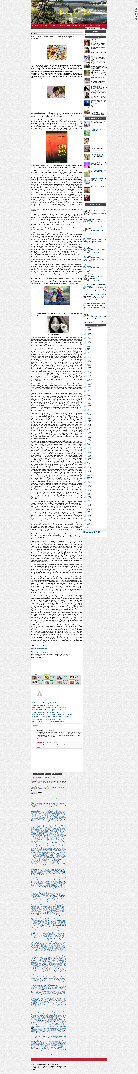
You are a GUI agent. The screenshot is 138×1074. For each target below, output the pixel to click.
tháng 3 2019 (87, 406)
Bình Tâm (39, 807)
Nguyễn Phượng (42, 922)
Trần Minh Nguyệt (58, 1007)
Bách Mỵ (60, 804)
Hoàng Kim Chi (33, 846)
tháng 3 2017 (87, 439)
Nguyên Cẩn (33, 899)
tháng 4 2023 (87, 355)
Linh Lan (47, 879)
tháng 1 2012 (87, 523)
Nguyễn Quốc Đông (43, 924)
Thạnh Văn (39, 986)
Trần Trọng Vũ (40, 1018)
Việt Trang (56, 1041)
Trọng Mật (38, 1023)
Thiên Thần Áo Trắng (56, 987)
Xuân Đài (45, 1050)
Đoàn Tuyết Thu (39, 832)
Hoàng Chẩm (45, 844)
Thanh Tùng (62, 985)
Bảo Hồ (42, 805)
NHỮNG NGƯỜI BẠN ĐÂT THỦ (57, 951)
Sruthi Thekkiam (58, 976)
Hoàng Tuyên (45, 850)
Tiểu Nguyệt (36, 995)
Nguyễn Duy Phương (40, 901)
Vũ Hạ (47, 1047)
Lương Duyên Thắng (44, 881)
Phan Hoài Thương (37, 963)
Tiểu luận (59, 994)
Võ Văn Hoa (45, 1045)
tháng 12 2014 (87, 475)
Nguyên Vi (59, 945)
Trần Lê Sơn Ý (51, 1006)
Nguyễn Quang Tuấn (46, 923)
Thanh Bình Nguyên (61, 982)
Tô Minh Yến (63, 997)
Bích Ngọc (37, 806)
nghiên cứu (62, 892)
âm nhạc (39, 804)
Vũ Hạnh (51, 1047)
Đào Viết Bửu (45, 827)
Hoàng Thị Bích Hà (53, 848)
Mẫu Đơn (42, 886)
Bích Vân (42, 806)
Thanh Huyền (46, 984)
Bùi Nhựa (46, 810)
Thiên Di (42, 987)
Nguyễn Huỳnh (61, 910)
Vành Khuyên (33, 1036)
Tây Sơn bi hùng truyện (46, 981)
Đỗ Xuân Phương (61, 834)
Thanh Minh (59, 984)
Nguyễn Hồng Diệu (51, 909)
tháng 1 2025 (87, 333)
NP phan (56, 952)
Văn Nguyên (44, 1037)
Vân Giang (64, 1038)
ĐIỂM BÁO (53, 830)
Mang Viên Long (62, 885)
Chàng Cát (54, 813)
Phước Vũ (44, 970)
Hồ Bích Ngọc (41, 851)
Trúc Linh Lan (59, 1023)
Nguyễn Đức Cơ (38, 905)
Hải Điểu (37, 838)
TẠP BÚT (43, 668)
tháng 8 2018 (87, 416)
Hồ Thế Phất (40, 853)
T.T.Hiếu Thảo (38, 977)
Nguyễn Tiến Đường (60, 939)
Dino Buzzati (59, 819)
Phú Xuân (55, 968)
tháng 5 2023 (87, 353)
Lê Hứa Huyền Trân (55, 870)
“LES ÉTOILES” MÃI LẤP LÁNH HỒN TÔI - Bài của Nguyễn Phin (47, 709)
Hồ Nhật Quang (50, 852)
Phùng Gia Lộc (62, 968)
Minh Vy (52, 888)
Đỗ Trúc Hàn (47, 834)
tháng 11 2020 (87, 379)
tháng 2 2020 (87, 391)
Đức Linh (32, 835)
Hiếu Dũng (39, 841)
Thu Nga (32, 992)
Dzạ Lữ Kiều (41, 823)
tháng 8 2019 (87, 399)
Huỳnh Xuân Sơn (44, 859)
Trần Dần (58, 1002)
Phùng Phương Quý (58, 969)
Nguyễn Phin (54, 921)
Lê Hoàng (47, 870)
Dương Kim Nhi (61, 821)
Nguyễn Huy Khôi (53, 910)
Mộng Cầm (40, 889)
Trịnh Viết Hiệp (62, 1022)
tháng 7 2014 (87, 482)
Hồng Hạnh (57, 854)
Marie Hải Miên (36, 886)
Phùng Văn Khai (37, 970)
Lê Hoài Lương (40, 870)
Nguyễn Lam (62, 913)
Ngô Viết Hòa (33, 897)
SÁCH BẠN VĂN (36, 975)
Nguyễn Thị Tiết (34, 937)
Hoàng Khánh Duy (55, 845)
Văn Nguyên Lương (52, 1037)
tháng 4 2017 (87, 437)
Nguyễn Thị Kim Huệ (55, 932)
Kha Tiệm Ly (58, 861)
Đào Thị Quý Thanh (55, 826)
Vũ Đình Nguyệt (63, 1046)
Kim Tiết (51, 864)
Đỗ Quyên (57, 833)
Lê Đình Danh (37, 668)
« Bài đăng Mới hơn (39, 773)
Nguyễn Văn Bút (58, 942)
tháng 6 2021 (87, 369)
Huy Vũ (34, 856)
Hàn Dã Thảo (38, 839)
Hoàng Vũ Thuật (53, 850)
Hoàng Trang (42, 849)
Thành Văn (33, 986)
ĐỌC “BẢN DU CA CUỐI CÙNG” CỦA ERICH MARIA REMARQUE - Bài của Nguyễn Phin (52, 714)
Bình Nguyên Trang (62, 806)
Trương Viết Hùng (44, 1032)
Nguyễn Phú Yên (34, 922)
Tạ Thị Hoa (51, 977)
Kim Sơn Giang (44, 864)
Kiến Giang (44, 863)
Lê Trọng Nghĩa (58, 877)
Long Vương (46, 880)
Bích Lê (32, 806)
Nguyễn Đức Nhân (38, 906)
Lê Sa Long (47, 873)
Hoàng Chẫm (53, 844)
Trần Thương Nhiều (53, 1017)
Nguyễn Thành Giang (43, 926)
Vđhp (84, 224)
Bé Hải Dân (58, 805)
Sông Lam (34, 976)
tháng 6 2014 (87, 484)
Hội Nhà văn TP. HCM (49, 854)
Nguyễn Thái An (38, 925)
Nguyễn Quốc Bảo (34, 924)
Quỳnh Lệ (49, 972)
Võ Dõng (50, 1043)
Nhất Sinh (32, 950)
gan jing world (54, 835)
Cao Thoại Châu (34, 812)
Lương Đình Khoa (53, 881)
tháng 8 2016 (87, 448)
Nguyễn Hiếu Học (52, 908)
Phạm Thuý (57, 960)
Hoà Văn (36, 842)
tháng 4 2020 (87, 389)
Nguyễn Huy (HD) (45, 910)
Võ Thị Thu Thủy (63, 1044)
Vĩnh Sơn (32, 1042)
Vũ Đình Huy (42, 1046)
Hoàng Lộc (59, 846)
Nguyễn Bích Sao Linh (43, 898)
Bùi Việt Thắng (60, 810)
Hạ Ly (62, 836)
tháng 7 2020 (87, 384)
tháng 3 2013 (87, 504)
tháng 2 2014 (87, 489)
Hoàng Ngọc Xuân (55, 847)
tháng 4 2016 (87, 454)
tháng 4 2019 (87, 405)
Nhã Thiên (62, 948)
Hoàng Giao (33, 845)
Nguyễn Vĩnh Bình (45, 946)
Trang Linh (51, 999)
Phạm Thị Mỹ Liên (38, 960)
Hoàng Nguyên (63, 847)
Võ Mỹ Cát (36, 1044)
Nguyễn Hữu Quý (51, 911)
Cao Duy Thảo (41, 811)
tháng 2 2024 (87, 344)
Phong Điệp (33, 968)
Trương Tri (62, 1031)
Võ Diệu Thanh (44, 1043)
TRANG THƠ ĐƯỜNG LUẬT (43, 1001)
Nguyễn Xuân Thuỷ (48, 947)
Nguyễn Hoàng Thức (42, 909)
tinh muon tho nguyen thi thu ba (99, 249)
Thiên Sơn (48, 987)
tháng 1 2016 (87, 458)
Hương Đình (57, 859)
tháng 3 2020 (87, 390)
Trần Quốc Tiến (59, 1011)
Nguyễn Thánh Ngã (49, 927)
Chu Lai (38, 816)
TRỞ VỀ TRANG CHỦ (36, 1057)
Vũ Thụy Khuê (52, 1048)
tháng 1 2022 (87, 361)
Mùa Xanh (52, 889)
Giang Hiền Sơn (37, 836)
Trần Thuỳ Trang (39, 1017)
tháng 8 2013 (87, 497)
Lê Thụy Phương (37, 877)
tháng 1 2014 (87, 490)
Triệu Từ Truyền (39, 1021)
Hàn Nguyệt (39, 840)
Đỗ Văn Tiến (53, 834)
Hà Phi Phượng (48, 837)
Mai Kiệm (57, 884)
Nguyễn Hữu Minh (34, 911)
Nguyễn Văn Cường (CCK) (41, 943)
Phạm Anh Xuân (51, 955)
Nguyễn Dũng (56, 900)
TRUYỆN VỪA (38, 1028)
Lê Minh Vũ (56, 871)
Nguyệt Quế (44, 948)
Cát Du (62, 812)
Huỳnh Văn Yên (36, 859)
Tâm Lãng (40, 979)
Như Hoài (59, 950)
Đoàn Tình (33, 832)
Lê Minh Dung (43, 871)
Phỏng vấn (39, 968)
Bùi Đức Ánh (41, 809)
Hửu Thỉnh (42, 860)
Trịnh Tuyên (48, 1022)
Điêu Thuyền (58, 830)
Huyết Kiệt (39, 856)
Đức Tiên (37, 835)
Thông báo (33, 990)
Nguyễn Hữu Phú (42, 911)
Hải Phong (48, 838)
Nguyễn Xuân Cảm (55, 946)
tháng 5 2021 (87, 371)
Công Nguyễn (54, 817)
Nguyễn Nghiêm (41, 918)
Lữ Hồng (56, 880)
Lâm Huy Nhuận (39, 868)
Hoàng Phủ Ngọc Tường (36, 848)
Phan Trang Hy (37, 966)
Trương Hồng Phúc (50, 1029)
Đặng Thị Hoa (33, 829)
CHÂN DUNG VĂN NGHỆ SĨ (42, 814)
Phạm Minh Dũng (48, 957)
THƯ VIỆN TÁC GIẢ (52, 994)
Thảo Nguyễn (51, 986)
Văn (36, 33)
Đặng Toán (47, 829)
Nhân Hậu (39, 949)
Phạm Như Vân (51, 958)
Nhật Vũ (37, 950)
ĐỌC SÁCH (51, 832)
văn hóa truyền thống (56, 1036)
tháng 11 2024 (87, 334)
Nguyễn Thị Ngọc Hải (40, 933)
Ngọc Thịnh (45, 893)
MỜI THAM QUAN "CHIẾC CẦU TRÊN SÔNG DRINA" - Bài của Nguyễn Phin (49, 712)
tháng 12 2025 (87, 327)
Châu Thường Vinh (38, 815)
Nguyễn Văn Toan (52, 945)
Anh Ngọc (50, 803)
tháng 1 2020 (87, 393)
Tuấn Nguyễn (55, 1032)
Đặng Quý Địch (55, 828)
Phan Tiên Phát (59, 965)
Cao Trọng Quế (49, 812)
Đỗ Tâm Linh (63, 833)
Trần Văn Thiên (50, 1019)
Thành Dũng (35, 984)
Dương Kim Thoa (34, 822)
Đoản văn (46, 832)
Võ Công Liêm (37, 1043)
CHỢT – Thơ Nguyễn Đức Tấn (98, 170)
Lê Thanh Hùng (54, 873)
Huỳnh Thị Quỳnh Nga (40, 858)
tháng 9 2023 (87, 350)
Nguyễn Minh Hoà (61, 914)
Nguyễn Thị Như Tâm (60, 933)
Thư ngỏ (64, 993)
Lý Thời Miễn (46, 883)
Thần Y (61, 986)
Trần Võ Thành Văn (36, 1020)
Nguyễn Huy (37, 910)
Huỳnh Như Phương (58, 857)
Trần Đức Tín (40, 1004)
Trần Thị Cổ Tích (63, 1013)
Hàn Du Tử (45, 839)
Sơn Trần (51, 976)
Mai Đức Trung (46, 884)
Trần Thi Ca (55, 1013)
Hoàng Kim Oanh (41, 846)
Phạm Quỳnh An (40, 959)
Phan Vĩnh (33, 967)
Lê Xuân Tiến (34, 879)
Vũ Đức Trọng (41, 1047)
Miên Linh (64, 886)
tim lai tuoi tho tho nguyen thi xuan (99, 213)
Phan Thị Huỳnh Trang (50, 965)
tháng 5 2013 (87, 501)
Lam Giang (62, 865)
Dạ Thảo (38, 819)
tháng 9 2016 (87, 447)
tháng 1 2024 (87, 345)
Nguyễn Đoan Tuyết (43, 904)
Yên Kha (38, 1051)
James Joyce (62, 860)
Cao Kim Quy (47, 811)
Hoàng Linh (47, 846)
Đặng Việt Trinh (38, 830)
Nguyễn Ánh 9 (62, 897)
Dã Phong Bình (62, 818)
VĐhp (84, 229)
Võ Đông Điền (56, 1043)
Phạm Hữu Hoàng (52, 956)
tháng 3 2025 (87, 331)
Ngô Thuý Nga (56, 895)
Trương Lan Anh (35, 1030)
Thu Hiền (58, 991)
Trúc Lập (54, 1023)
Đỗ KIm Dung (47, 833)
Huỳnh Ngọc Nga (38, 857)
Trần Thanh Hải (59, 1012)
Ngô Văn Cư (44, 896)
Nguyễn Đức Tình (42, 907)
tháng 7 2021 (87, 368)
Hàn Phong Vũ (45, 840)
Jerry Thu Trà (39, 861)
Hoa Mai (53, 841)
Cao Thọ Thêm (62, 811)
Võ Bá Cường (51, 1042)
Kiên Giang (38, 863)
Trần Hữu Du (50, 1005)
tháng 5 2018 (87, 420)
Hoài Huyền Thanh (51, 842)
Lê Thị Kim (54, 874)
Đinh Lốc (64, 830)
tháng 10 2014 (87, 478)
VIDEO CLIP (37, 1041)
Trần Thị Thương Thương (48, 1015)
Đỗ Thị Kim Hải (41, 834)
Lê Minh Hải (50, 871)
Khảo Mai (38, 862)
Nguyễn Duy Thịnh (49, 901)
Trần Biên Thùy (52, 1002)
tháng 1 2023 (87, 359)
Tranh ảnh (53, 1001)
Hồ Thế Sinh (46, 853)
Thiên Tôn (64, 987)
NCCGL (35, 892)
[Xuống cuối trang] (136, 19)
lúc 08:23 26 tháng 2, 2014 (51, 742)
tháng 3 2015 (87, 471)
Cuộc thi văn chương (39, 818)
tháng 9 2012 (87, 512)
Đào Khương (40, 825)
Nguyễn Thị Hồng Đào (38, 932)
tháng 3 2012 (87, 520)
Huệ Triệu (45, 855)
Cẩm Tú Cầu (47, 813)
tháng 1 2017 (87, 441)
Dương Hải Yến (46, 821)
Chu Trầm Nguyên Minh (54, 816)
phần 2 (42, 967)
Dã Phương (33, 819)
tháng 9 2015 (87, 463)
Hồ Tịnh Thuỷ (60, 853)
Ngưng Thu (50, 948)
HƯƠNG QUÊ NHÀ (91, 532)
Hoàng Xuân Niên (34, 851)
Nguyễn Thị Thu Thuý (48, 936)
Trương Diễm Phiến (57, 1028)
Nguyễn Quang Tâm (36, 923)
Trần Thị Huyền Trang (50, 668)
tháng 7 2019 (87, 401)
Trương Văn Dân (34, 1032)
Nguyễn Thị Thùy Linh (59, 936)
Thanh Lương (53, 984)
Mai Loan (62, 884)
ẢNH (45, 803)
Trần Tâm (45, 1012)
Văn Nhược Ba (60, 1037)
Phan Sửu (60, 964)
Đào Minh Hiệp (47, 825)
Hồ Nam (36, 852)
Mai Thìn (48, 885)
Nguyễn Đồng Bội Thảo (55, 904)
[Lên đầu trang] (136, 10)
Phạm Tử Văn (56, 961)
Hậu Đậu (33, 841)
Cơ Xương (61, 817)
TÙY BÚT (44, 1034)
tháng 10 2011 (87, 527)
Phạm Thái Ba (47, 959)
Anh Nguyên (56, 803)
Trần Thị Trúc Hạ (58, 1015)
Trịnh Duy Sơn (57, 1021)
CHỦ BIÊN (59, 815)
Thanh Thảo (42, 985)
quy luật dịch (43, 972)
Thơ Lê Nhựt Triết (48, 990)
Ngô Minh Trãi (60, 894)
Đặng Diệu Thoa (61, 827)
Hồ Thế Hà (34, 853)
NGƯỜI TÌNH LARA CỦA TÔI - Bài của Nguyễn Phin (44, 711)
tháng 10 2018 (87, 413)
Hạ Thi (54, 837)
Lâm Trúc (45, 868)
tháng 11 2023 (87, 348)
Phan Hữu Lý (59, 963)
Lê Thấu (33, 874)
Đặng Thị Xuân (40, 829)
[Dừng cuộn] (136, 14)
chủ (54, 815)
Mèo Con (47, 886)
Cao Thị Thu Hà (54, 811)
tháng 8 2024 (87, 337)
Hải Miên (42, 838)
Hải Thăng (53, 838)
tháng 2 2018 (87, 424)
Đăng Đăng (33, 828)
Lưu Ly (32, 882)
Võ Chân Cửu (58, 1042)
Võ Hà (62, 1043)
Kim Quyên (37, 864)
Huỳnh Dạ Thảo (45, 856)
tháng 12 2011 (87, 524)
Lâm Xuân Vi (52, 868)
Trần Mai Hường (42, 1007)
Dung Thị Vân (45, 820)
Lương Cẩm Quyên (34, 881)
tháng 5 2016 (87, 452)
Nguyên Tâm (57, 924)
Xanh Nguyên (39, 1050)
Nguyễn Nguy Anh (48, 920)
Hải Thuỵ (58, 838)
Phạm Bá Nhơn (59, 955)
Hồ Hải (62, 851)
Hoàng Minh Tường (37, 847)
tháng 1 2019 (87, 409)
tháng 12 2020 (87, 378)
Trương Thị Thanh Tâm (36, 1031)
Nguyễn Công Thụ (55, 899)
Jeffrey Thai (33, 861)
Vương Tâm (33, 1050)
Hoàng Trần (86, 256)
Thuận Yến (44, 992)
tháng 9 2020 (87, 382)
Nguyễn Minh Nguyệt (44, 915)
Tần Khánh (56, 979)
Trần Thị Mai (51, 1014)
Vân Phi (40, 1040)
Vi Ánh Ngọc (52, 1040)
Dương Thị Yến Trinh (61, 822)
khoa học (43, 862)
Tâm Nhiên (46, 979)
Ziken (42, 1051)
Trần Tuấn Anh (47, 1018)
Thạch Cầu (60, 981)
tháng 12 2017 (87, 427)
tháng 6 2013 (87, 500)
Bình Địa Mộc (48, 806)
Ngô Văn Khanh (61, 896)
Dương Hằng (53, 821)
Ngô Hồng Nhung (44, 894)
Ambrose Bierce (39, 803)
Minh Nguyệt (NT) (39, 888)
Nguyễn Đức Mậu (45, 905)
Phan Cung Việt (58, 962)
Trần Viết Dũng (63, 1019)
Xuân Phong (51, 1050)
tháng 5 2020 (87, 387)
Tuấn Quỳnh (61, 1032)
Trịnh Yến (32, 1023)
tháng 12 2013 (87, 492)
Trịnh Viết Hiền (55, 1022)
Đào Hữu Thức (33, 825)
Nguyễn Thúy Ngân (55, 938)
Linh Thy (33, 880)
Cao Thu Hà (41, 812)
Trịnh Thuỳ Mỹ (42, 1022)
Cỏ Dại (43, 817)
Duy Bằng (52, 820)
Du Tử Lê (38, 820)
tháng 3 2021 (87, 374)
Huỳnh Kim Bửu (59, 856)
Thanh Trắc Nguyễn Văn (52, 985)
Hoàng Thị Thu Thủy (34, 849)
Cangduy (85, 275)
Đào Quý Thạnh (39, 826)
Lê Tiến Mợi (51, 877)
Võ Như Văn (48, 1044)
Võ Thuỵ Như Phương (36, 1045)
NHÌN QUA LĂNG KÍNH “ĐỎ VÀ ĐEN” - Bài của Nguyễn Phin (46, 718)
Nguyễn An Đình (54, 897)
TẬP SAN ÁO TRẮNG (36, 980)
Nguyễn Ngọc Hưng (43, 919)
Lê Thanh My (63, 873)
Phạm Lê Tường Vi (39, 957)
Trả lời (38, 738)
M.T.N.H (52, 883)
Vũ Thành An (33, 1048)
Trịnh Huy (36, 1022)
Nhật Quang (61, 949)
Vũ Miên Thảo (61, 1047)
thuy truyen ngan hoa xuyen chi (98, 321)
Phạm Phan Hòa (58, 958)
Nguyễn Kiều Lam (61, 912)
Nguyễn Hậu (38, 908)
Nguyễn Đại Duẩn (57, 901)
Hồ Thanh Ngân (63, 852)
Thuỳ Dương (35, 993)
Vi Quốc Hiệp (59, 1040)
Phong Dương (62, 967)
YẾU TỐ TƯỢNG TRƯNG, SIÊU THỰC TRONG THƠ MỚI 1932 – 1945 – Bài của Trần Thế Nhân (98, 110)
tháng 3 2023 (87, 356)
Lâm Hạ (32, 868)
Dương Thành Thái (51, 822)
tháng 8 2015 (87, 465)
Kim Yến (57, 864)
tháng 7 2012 (87, 515)
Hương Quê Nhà (87, 216)
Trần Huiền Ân (33, 1005)
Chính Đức (50, 815)
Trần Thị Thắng (39, 1015)
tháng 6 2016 (87, 451)
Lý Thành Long (40, 883)
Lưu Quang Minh (38, 882)
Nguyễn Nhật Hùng (36, 921)
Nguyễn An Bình (45, 897)
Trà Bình (35, 999)
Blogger (98, 536)
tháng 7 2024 (87, 338)
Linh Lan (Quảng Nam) (54, 879)
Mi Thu (51, 886)
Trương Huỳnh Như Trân (61, 1029)
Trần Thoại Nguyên (52, 1016)
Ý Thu (34, 1051)
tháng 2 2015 (87, 473)
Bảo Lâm (47, 805)
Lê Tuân (35, 878)
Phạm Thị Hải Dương (56, 959)
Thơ (37, 990)
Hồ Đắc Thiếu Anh (55, 851)
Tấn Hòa (50, 979)
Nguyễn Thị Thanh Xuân (42, 935)
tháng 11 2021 (87, 363)
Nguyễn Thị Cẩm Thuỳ (56, 929)
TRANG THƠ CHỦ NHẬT (47, 1000)
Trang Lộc (56, 999)
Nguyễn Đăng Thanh (41, 902)
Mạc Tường (39, 884)
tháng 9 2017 (87, 431)
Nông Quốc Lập (50, 952)
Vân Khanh (35, 1040)
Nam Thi (55, 890)
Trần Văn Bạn (34, 1019)
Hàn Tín (52, 840)
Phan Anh (51, 962)
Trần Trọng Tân (33, 1018)
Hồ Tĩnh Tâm (52, 853)
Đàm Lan (47, 823)
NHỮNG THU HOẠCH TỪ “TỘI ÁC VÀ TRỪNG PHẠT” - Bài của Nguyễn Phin (50, 707)
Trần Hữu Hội (57, 1005)
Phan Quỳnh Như (53, 964)
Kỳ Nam (61, 864)
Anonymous (86, 207)
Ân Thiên (49, 804)
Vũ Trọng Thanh (39, 1049)
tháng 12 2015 (87, 459)
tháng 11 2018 (87, 412)
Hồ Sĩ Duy (56, 852)
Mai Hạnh (52, 884)
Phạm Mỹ (37, 958)
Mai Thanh (37, 885)
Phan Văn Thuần (61, 966)
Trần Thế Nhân (40, 1013)
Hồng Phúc (33, 855)
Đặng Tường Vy (59, 829)
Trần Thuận (59, 1016)
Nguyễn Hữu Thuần (60, 911)
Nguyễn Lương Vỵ (34, 914)
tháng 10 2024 (87, 336)
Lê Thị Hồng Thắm (47, 874)
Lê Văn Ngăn (53, 878)
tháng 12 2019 (87, 394)
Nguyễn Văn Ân (48, 942)
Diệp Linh (48, 819)
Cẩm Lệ (41, 813)
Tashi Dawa (34, 979)
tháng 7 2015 (87, 466)
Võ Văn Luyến (52, 1045)
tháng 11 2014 (87, 477)
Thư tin (43, 994)
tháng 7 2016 (87, 450)
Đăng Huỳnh (38, 828)
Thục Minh (50, 992)
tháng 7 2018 (87, 417)
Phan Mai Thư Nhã (38, 964)
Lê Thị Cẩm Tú (39, 874)
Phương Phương (50, 970)
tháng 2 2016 (87, 456)
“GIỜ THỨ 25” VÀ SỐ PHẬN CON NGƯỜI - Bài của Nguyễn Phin (47, 719)
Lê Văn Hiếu (46, 878)
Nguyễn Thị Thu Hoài (38, 936)
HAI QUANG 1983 (87, 293)
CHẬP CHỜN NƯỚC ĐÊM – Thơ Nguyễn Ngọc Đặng (98, 40)
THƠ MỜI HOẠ (56, 990)
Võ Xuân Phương (59, 1045)
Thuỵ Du (60, 992)
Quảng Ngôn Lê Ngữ (43, 971)
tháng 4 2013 (87, 503)
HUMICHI (51, 855)
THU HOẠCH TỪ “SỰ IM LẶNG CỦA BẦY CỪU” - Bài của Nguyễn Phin (48, 721)
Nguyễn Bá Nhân (34, 898)
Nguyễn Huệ (58, 909)
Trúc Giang (48, 1023)
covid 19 (48, 817)
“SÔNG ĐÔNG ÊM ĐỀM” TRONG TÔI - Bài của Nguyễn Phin (46, 705)
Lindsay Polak (41, 879)
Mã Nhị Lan (57, 883)
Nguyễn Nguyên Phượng (60, 920)
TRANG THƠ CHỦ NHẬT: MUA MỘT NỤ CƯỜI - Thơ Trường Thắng (99, 187)
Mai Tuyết (54, 885)
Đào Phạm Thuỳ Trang (57, 825)
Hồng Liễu (63, 854)
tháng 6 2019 (87, 402)
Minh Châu (34, 887)
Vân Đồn (58, 1038)
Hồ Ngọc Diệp (42, 852)
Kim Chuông (55, 863)
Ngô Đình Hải (36, 894)
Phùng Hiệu (39, 969)
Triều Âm (49, 1020)
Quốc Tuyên (36, 972)
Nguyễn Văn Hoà (60, 943)
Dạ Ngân (55, 818)
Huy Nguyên (57, 855)
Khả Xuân (64, 861)
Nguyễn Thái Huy (56, 925)
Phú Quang (50, 968)
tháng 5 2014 (87, 485)
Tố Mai (57, 997)
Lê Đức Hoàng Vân (48, 869)
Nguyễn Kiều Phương (35, 913)
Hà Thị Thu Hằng (60, 837)
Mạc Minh (63, 883)
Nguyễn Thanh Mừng (39, 927)
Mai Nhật (32, 885)
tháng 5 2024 (87, 340)
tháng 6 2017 (87, 435)
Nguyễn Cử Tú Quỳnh (41, 900)
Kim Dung (61, 863)
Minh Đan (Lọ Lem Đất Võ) (43, 887)
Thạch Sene (41, 982)
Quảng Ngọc (35, 971)
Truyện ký (51, 1026)
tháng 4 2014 (87, 486)
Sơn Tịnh (46, 976)
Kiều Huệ (49, 863)
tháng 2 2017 (87, 440)
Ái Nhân (32, 803)
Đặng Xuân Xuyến (45, 830)
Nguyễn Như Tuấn (45, 921)
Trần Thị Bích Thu (48, 1013)
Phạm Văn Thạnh (39, 962)
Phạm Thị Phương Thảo (49, 960)
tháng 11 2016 (87, 444)
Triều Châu (55, 1020)
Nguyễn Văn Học (42, 944)
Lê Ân (63, 868)
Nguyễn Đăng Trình (51, 902)
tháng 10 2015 (87, 462)
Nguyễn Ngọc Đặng (60, 918)
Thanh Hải (41, 984)
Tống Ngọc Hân (57, 998)
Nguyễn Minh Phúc (54, 915)
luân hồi (51, 880)
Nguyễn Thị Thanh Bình (46, 934)
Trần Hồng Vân (61, 1004)
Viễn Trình (44, 1041)
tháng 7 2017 (87, 433)
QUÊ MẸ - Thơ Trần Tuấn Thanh (99, 121)
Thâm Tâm (57, 986)
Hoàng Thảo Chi (46, 848)
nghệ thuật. (56, 892)
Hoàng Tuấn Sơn (37, 850)
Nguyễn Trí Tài (40, 941)
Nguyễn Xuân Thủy (57, 947)
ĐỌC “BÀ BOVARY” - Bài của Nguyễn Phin (42, 704)
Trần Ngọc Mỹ (47, 1008)
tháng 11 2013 (87, 493)
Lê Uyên (40, 878)
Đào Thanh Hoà (47, 826)
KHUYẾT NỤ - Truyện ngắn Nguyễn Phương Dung (97, 155)
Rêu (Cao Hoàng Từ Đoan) (60, 973)
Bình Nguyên (54, 806)
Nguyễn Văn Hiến (52, 943)
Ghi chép (60, 835)
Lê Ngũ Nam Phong (47, 872)
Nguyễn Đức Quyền (60, 906)
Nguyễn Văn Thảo (43, 945)
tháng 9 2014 (87, 480)
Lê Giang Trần (63, 869)
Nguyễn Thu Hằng (39, 938)
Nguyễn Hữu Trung (34, 912)
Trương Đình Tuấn (41, 1029)
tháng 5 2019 (87, 403)
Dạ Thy (43, 819)
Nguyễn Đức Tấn (34, 907)
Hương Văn (36, 860)
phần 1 (37, 967)
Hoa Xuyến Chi (42, 842)
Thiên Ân (37, 987)
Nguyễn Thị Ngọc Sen (49, 933)
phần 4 (50, 967)
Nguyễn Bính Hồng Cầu (60, 898)
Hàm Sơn (32, 839)
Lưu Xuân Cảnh (60, 882)
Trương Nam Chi (43, 1030)
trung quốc (46, 1024)
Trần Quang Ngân (50, 1011)
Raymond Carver (43, 973)
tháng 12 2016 (87, 443)
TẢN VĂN (33, 978)
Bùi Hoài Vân (49, 808)
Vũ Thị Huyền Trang (41, 1048)
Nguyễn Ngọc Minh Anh (53, 919)
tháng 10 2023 (87, 349)
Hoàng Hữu (47, 845)
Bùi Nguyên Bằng (38, 810)
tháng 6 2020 (87, 386)
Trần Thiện (36, 1016)
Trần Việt (56, 1019)
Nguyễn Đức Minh (53, 905)
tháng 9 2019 (87, 398)
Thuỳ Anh (55, 992)
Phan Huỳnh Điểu (52, 963)
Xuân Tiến (64, 1050)
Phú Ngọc (44, 968)
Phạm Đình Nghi (39, 956)
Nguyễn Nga (33, 918)
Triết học (44, 1020)
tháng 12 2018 (87, 410)
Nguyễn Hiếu (44, 908)
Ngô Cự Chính (60, 893)
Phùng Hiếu (33, 969)
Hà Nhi (36, 837)
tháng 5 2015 (87, 469)
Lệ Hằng (33, 870)
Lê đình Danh (41, 742)
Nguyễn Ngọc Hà (34, 919)
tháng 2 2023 (87, 357)
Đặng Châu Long (53, 827)
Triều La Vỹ (60, 1020)
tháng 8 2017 (87, 432)
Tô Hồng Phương (44, 997)
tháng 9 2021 (87, 365)
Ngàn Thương (41, 892)
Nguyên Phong (62, 921)
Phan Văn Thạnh (53, 966)
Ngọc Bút (32, 893)
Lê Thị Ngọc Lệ (60, 874)
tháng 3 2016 (87, 455)
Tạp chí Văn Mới (50, 978)
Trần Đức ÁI (62, 1003)
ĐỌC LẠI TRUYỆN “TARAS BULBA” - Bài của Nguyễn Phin (46, 702)
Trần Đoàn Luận (56, 1003)
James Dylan (55, 860)
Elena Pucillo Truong (45, 835)
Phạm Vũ (45, 962)
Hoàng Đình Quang (61, 844)
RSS (135, 1)
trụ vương (43, 1023)
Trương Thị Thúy (47, 1031)
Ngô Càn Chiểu (52, 893)
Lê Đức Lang (55, 869)
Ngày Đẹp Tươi (50, 892)
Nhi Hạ (42, 950)
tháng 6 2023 (87, 352)
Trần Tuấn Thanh (55, 1018)
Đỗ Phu (52, 833)
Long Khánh (39, 880)
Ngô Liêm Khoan (52, 894)
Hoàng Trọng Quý (55, 849)
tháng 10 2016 (87, 446)
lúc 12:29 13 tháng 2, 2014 (49, 730)
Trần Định (43, 1003)
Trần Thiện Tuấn (44, 1016)
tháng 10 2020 (87, 380)
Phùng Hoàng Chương (47, 969)
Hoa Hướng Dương (46, 841)
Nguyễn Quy (50, 924)
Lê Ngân (61, 871)
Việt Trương (62, 1041)
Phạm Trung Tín (38, 961)
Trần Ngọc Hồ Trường (38, 1008)
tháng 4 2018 (87, 421)
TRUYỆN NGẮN (60, 1026)
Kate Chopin (51, 861)
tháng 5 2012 (87, 518)
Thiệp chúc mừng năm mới (44, 988)
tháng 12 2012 (87, 508)
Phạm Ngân (43, 958)
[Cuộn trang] (136, 17)
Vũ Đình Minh (55, 1046)
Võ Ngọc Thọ (42, 1044)
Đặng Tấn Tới (62, 828)
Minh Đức (85, 212)
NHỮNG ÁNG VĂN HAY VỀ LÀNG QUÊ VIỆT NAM (48, 951)
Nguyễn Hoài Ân (34, 909)
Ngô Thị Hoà (40, 895)
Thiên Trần (35, 988)
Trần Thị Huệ (34, 1014)
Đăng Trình (52, 829)
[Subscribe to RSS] (69, 672)
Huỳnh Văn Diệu (57, 858)
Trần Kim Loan (37, 1006)
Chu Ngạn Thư (45, 816)
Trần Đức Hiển (33, 1004)
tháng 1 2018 (87, 425)
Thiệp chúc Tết (54, 988)
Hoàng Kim (62, 845)
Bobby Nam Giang (45, 807)
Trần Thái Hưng (52, 1012)
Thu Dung (47, 991)
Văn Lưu (38, 1037)
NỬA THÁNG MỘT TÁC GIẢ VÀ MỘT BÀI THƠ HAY (42, 954)
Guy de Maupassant (51, 836)
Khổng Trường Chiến (51, 862)
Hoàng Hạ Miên (40, 845)
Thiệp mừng (61, 988)
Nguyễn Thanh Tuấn (35, 928)
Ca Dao (35, 811)
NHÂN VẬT (44, 949)
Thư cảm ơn (59, 993)
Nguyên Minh (42, 914)
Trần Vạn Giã (63, 1018)
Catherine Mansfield (34, 813)
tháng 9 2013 (87, 496)
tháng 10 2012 (87, 511)
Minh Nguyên (52, 887)
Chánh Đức (59, 813)
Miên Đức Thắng (57, 886)
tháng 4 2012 (87, 519)
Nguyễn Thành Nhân (59, 927)
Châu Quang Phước (58, 814)
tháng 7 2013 (87, 499)
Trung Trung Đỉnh (53, 1024)
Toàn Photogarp (86, 315)
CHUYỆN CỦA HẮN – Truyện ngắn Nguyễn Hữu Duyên (98, 86)
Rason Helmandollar (34, 973)
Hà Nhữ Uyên (41, 837)
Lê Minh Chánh (37, 871)
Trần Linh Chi (57, 1006)
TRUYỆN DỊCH (44, 1026)
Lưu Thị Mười (53, 882)
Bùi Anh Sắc (53, 807)
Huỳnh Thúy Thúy (49, 858)
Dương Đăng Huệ (37, 821)
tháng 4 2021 (87, 372)
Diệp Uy (53, 819)
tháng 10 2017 (87, 429)
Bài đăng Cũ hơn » (56, 773)
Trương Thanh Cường (52, 1030)
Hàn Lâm (57, 839)
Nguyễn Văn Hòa (34, 944)
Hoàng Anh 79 (37, 844)
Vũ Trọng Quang (60, 1048)
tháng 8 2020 (87, 383)
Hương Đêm (51, 859)
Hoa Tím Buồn (59, 841)
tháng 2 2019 (87, 408)
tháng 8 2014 (87, 481)
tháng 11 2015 (87, 460)
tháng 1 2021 (87, 376)
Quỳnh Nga (55, 972)
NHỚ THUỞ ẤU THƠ (50, 950)
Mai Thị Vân (43, 885)
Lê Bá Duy (33, 869)
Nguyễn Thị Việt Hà (51, 937)
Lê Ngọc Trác (39, 872)
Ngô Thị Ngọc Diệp (47, 895)
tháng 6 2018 (87, 418)
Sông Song (40, 976)
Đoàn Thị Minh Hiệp (60, 831)
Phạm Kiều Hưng (61, 956)
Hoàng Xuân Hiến (61, 850)
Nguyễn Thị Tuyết (42, 937)
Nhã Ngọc (57, 948)
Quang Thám (51, 971)
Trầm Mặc (59, 1001)
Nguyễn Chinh (48, 899)
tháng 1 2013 (87, 507)
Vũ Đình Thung (35, 1047)
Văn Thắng (44, 1038)
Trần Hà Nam (47, 1004)
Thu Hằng (53, 991)
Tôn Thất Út (44, 998)
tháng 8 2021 (87, 367)
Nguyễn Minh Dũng (50, 914)
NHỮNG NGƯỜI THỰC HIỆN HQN (38, 952)
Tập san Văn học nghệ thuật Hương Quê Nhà (53, 980)
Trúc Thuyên (40, 1024)
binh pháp (34, 807)
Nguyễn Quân (54, 923)
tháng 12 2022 (87, 360)
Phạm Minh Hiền (57, 957)
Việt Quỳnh (51, 1041)
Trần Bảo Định (37, 1002)
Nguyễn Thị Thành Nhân (56, 934)
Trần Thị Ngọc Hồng (58, 1014)
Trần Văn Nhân (43, 1019)
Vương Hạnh (53, 1049)
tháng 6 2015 (87, 467)
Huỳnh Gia (52, 856)
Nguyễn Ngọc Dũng (51, 918)
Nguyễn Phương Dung (51, 922)
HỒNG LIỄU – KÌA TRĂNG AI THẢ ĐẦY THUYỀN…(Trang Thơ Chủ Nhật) (98, 101)
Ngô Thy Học (37, 896)
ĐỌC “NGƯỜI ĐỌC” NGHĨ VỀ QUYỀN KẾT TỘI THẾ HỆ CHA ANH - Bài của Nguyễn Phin (52, 716)
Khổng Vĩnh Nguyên (61, 862)
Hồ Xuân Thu (40, 854)
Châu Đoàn (51, 814)
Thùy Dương (42, 993)
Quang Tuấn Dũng (58, 971)
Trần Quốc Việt (39, 1012)
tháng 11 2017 (87, 428)
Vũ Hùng (56, 1047)
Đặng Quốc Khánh (46, 828)
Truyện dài (37, 1026)
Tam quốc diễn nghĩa (60, 977)
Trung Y (59, 1024)
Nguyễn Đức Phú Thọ (49, 906)
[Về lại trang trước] (136, 12)
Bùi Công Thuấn (60, 807)
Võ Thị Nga (55, 1044)
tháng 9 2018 (87, 414)
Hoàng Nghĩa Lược (46, 847)
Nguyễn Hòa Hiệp (61, 908)
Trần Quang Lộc (41, 1011)
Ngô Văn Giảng (53, 896)
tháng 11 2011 (87, 526)
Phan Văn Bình (46, 966)
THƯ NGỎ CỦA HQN (36, 994)
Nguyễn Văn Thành (34, 945)
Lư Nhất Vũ (62, 880)
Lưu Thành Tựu (46, 882)
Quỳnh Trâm (62, 972)
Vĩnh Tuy (85, 306)
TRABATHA (41, 999)
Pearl (39, 955)
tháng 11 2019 (87, 395)
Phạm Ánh (43, 955)
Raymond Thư (50, 973)
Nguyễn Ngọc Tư (38, 920)
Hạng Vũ (56, 840)
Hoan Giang (59, 842)
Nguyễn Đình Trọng (34, 904)
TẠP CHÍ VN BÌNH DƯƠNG (60, 978)
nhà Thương (33, 949)
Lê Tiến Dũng (44, 877)
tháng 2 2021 (87, 375)
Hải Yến (63, 838)
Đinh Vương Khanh (42, 831)
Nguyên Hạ (58, 907)
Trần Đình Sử (48, 1003)
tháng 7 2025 (87, 329)
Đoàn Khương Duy (51, 831)
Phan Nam (46, 964)
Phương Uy (58, 970)
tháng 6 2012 (87, 516)
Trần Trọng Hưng (61, 1017)
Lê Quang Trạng (39, 873)
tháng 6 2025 (87, 330)
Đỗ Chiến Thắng (60, 832)
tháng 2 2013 (87, 505)
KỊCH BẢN (32, 863)
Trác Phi (45, 999)
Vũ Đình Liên (49, 1046)
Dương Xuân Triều (34, 823)
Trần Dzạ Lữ (36, 1003)
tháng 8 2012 (87, 513)
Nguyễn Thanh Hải (54, 926)
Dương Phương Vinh (42, 822)
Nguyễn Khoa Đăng (51, 912)
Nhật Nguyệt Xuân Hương (53, 949)
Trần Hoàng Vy (54, 1004)
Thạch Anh (54, 981)
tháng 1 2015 (87, 474)
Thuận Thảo (37, 992)
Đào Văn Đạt (37, 827)
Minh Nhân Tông (46, 888)
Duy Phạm (57, 820)
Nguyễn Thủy (46, 938)
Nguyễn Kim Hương (45, 913)
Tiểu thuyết (43, 995)
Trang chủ (47, 773)
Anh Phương (33, 804)
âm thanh (44, 804)
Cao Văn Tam (56, 812)
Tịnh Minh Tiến (37, 997)
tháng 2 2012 (87, 522)
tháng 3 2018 (87, 422)
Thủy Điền (48, 993)
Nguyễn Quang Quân (61, 922)
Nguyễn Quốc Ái (61, 923)
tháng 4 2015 (87, 470)
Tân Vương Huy (63, 979)
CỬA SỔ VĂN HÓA (48, 818)
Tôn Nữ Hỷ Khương (36, 998)
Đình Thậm (34, 831)
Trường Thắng (60, 1030)
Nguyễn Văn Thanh (61, 944)
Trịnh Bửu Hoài (48, 1021)
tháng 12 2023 (87, 346)
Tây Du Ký (39, 981)
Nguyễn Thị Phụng (35, 934)
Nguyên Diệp (49, 900)
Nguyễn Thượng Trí (50, 939)
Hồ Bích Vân (48, 851)
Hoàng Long (53, 846)
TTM (50, 1032)
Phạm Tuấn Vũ (46, 961)
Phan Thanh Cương (40, 965)
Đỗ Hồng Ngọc (40, 833)
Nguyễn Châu (41, 899)
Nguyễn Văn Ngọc (52, 944)
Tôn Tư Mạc (50, 998)
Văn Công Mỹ (48, 1036)
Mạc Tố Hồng (33, 884)
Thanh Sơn (37, 985)
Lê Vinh (64, 878)
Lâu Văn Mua (58, 868)
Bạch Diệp (55, 804)
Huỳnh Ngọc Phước (47, 857)
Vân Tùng (47, 1040)
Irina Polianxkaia (48, 860)
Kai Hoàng (46, 861)
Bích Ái (63, 805)
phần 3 (46, 967)
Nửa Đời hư (62, 952)
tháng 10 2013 (87, 494)
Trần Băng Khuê (45, 1002)
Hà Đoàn (58, 836)
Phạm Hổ (46, 956)
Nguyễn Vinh (37, 946)
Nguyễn (38, 897)
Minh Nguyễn (59, 887)
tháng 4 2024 (87, 341)
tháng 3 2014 (87, 488)
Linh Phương (63, 879)
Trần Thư (46, 1017)
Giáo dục (44, 836)
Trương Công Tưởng (47, 1028)
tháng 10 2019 (87, 397)
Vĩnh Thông (38, 1042)
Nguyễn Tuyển (40, 942)
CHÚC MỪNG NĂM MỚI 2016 (97, 195)
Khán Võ (33, 862)
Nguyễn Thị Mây (87, 242)
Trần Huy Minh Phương (42, 1005)
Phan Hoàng (45, 963)
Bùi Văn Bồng (52, 810)
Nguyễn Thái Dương (47, 925)
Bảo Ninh (52, 805)
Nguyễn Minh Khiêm (34, 915)
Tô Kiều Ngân (52, 997)
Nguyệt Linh (38, 948)
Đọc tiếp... (88, 292)
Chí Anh (45, 815)
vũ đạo (37, 1046)
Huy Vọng (64, 855)
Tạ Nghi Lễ (45, 977)
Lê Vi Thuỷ (59, 878)
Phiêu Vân (55, 967)
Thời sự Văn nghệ (40, 991)
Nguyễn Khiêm (42, 912)
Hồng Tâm (39, 855)
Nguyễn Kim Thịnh (54, 913)
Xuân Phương (57, 1050)
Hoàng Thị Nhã (61, 848)
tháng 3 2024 (87, 342)
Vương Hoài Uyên (60, 1049)
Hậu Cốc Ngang (63, 840)
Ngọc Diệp (38, 893)
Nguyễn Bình (51, 898)
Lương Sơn (61, 881)
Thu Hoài (63, 991)
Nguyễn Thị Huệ (47, 932)
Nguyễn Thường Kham (39, 939)
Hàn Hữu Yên (51, 839)
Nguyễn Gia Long (51, 907)
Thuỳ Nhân (53, 993)
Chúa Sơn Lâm (37, 817)
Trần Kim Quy (43, 1006)
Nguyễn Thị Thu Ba (53, 935)
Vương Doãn (46, 1049)
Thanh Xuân (44, 986)
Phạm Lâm (33, 957)
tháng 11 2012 (87, 509)
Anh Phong (62, 803)
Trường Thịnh (55, 1031)
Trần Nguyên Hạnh (55, 1008)
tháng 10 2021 (87, 364)
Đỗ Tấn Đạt (34, 834)
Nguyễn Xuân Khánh (39, 947)
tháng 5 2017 (87, 436)
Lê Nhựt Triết (56, 872)
